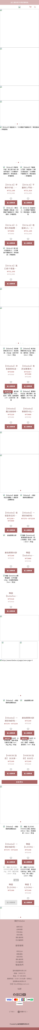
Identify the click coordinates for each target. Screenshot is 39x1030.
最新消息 (19, 927)
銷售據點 (19, 954)
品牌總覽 (19, 929)
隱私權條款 (19, 937)
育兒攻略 (19, 935)
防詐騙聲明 (19, 940)
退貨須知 (19, 957)
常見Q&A (19, 951)
